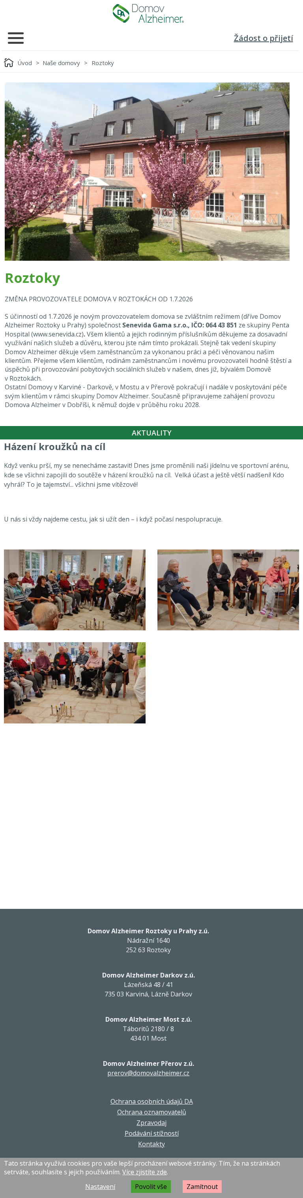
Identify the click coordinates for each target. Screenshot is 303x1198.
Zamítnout (202, 1186)
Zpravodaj (151, 1122)
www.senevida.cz (57, 334)
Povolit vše (151, 1186)
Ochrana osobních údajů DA (151, 1101)
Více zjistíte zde (144, 1172)
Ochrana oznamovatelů (151, 1112)
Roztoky (103, 63)
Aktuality (151, 432)
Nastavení (100, 1186)
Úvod (24, 63)
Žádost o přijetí (263, 38)
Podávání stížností (152, 1133)
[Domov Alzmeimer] (148, 13)
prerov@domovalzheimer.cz (148, 1073)
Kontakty (151, 1144)
